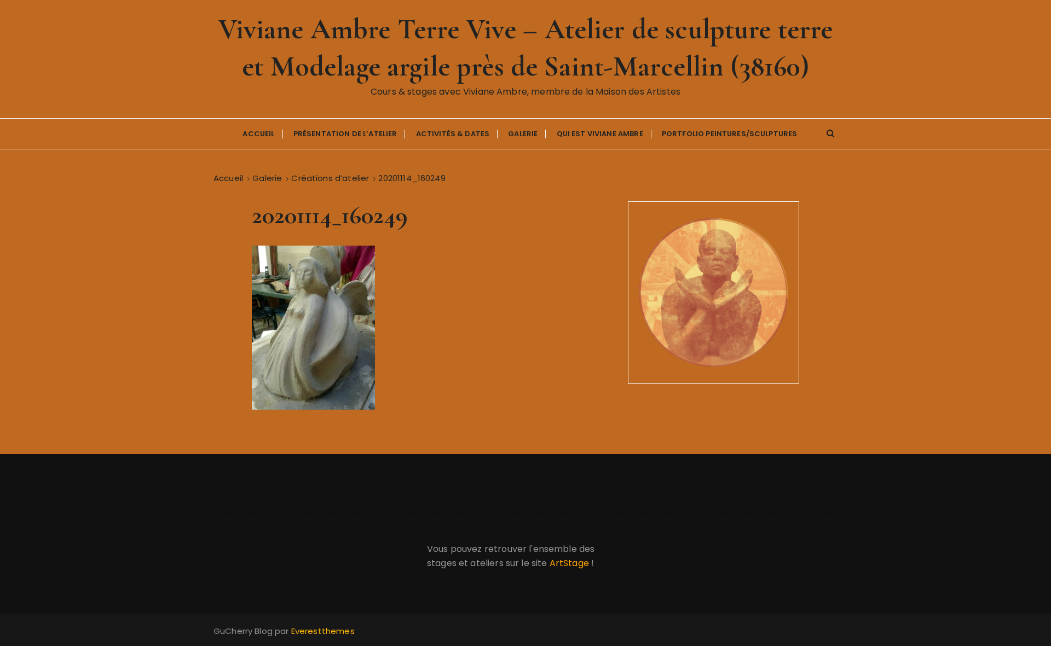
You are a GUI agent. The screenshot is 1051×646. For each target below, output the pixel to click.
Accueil (258, 134)
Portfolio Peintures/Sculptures (730, 134)
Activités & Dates (453, 134)
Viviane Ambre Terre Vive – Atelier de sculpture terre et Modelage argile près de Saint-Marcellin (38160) (525, 48)
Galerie (523, 134)
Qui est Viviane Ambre (600, 134)
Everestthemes (323, 631)
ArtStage (569, 563)
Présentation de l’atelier (345, 134)
